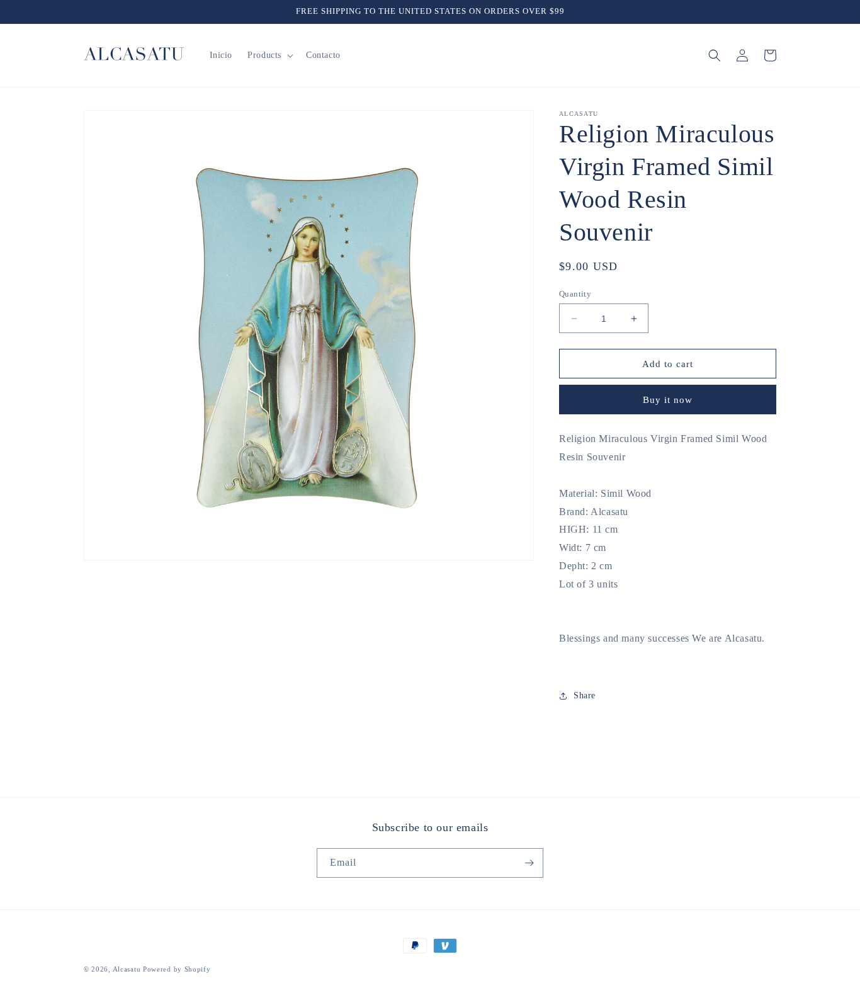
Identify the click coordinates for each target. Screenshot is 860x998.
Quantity (575, 293)
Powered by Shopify (177, 969)
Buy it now (668, 400)
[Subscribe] (529, 863)
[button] (269, 55)
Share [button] (585, 695)
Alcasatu (127, 969)
